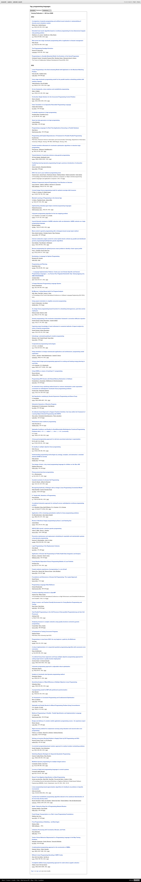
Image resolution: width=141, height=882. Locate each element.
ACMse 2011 (35, 375)
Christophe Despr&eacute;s (45, 415)
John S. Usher (48, 540)
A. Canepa (39, 192)
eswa (33, 159)
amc (33, 509)
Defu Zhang (53, 34)
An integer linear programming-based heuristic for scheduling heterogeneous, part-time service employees (58, 309)
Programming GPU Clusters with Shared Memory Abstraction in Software (52, 378)
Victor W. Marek (36, 482)
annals (33, 268)
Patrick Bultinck (65, 800)
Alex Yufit (34, 857)
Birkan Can (35, 25)
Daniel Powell (43, 338)
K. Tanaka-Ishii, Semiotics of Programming (44, 495)
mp (33, 93)
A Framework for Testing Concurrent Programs (45, 631)
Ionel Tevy (44, 763)
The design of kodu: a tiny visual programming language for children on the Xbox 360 (56, 464)
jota (33, 435)
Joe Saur (34, 641)
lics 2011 (34, 408)
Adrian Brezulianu (44, 320)
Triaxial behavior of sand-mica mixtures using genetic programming (51, 155)
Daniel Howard (36, 320)
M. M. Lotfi (34, 441)
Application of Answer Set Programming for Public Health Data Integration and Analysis (56, 553)
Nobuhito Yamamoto (37, 841)
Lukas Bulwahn (36, 122)
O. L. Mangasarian (37, 474)
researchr (3, 1)
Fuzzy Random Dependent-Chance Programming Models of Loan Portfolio (52, 561)
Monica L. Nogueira (37, 555)
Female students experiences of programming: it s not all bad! (49, 569)
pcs (33, 347)
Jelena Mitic (49, 200)
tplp (33, 483)
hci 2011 (34, 843)
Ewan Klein (50, 338)
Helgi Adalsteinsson (47, 355)
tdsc (33, 287)
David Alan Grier (36, 266)
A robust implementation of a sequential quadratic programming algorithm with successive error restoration (59, 648)
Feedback (41, 880)
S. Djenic (34, 200)
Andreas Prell (35, 616)
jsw (33, 565)
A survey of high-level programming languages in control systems (50, 769)
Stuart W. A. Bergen (48, 732)
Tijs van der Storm (59, 779)
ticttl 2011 (34, 608)
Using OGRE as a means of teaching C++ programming (47, 371)
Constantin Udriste (37, 763)
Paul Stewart (42, 242)
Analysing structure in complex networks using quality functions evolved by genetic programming (55, 622)
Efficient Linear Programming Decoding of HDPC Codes (47, 855)
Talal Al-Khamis (36, 83)
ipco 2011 (34, 818)
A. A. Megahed (36, 507)
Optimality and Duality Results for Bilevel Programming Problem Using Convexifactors (56, 705)
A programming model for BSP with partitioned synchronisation (49, 689)
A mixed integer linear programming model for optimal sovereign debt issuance (54, 190)
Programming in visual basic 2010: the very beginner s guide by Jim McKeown (54, 639)
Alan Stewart (35, 691)
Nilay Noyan (35, 42)
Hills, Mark (34, 293)
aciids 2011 (35, 742)
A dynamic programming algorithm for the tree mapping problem (50, 213)
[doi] (47, 27)
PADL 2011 (35, 810)
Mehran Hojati (35, 312)
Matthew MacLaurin (37, 466)
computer (34, 52)
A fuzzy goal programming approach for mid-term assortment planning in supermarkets (56, 439)
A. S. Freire (42, 215)
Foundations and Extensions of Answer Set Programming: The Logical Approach (54, 577)
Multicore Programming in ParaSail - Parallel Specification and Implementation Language (56, 713)
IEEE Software (35, 186)
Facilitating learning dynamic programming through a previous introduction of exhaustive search (57, 164)
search (20, 2)
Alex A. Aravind (36, 99)
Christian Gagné (47, 233)
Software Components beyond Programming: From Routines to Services (52, 182)
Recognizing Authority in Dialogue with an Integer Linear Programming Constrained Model (57, 487)
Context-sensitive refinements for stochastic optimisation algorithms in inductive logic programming (56, 146)
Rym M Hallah (44, 83)
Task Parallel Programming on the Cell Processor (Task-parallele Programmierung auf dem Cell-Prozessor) (58, 613)
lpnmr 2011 (35, 581)
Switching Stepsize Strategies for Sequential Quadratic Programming (51, 754)
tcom (33, 859)
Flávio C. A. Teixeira (37, 732)
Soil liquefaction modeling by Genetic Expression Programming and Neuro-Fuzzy (54, 396)
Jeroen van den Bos (37, 779)
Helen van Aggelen (46, 800)
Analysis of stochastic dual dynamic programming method (48, 674)
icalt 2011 (34, 417)
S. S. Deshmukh (44, 365)
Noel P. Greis (46, 555)
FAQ (36, 880)
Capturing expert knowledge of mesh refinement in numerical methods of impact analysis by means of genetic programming (58, 327)
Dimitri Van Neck (56, 800)
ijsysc (33, 244)
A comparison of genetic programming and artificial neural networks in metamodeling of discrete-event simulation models (56, 22)
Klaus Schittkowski (36, 651)
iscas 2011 (34, 734)
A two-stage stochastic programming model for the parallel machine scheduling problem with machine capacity (58, 80)
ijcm (33, 516)
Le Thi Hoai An (48, 740)
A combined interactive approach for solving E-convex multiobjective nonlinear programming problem (58, 504)
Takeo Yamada (45, 849)
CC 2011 (34, 108)
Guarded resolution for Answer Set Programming (45, 480)
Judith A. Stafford (44, 184)
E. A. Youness (54, 507)
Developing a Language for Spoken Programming (45, 256)
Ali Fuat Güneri (43, 864)
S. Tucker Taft (35, 715)
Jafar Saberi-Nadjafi (47, 515)
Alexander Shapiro (37, 668)
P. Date (34, 192)
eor (33, 194)
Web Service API (25, 880)
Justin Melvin (35, 522)
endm (33, 217)
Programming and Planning (39, 264)
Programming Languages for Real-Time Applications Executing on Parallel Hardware (55, 128)
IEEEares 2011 (36, 557)
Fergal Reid (35, 625)
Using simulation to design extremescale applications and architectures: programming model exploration (58, 352)
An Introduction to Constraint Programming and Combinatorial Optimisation (53, 697)
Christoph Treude (36, 58)
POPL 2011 (35, 468)
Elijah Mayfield (35, 489)
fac (33, 693)
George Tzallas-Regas (38, 756)
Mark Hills (45, 779)
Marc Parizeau (56, 233)
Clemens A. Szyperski (54, 184)
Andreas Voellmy (36, 808)
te (32, 202)
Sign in (134, 1)
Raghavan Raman (51, 174)
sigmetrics (34, 357)
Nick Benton (51, 406)
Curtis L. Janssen (36, 355)
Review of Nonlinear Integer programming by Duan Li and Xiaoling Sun (51, 520)
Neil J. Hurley (42, 625)
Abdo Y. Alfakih (36, 91)
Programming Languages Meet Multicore (43, 584)
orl (32, 670)
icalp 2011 (34, 75)
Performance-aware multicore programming (44, 421)
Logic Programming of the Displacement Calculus (46, 546)
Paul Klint (40, 293)
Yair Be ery (46, 857)
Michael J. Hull (35, 338)
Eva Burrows (35, 137)
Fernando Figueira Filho (48, 58)
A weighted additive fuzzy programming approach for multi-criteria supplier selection (55, 862)
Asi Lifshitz (40, 857)
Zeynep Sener (35, 660)
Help (18, 880)
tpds (33, 100)
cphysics (34, 802)
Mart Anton (41, 606)
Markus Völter (35, 824)
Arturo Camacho (36, 167)
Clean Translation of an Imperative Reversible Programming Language (51, 104)
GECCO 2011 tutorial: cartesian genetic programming (46, 528)
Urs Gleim (45, 303)
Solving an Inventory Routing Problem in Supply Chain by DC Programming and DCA (55, 738)
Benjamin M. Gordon (37, 258)
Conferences (45, 10)
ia (32, 116)
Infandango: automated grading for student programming (48, 336)
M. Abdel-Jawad (46, 192)
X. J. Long (34, 433)
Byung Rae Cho (45, 250)
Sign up (138, 1)
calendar (15, 2)
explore (10, 2)
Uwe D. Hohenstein (37, 303)
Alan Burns (35, 130)
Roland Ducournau (37, 207)
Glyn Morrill (35, 548)
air (32, 151)
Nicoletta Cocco (44, 114)
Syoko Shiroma (47, 841)
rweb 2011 (34, 701)
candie (33, 542)
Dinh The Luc (35, 448)
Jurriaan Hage (35, 277)
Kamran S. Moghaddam (38, 540)
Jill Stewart (49, 242)
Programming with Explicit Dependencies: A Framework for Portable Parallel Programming (57, 135)
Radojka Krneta (41, 200)
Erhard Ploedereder (37, 586)
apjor (33, 686)
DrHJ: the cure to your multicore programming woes (46, 172)
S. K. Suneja (35, 707)
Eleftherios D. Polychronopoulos (54, 380)
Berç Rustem (47, 756)
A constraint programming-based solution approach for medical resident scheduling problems (58, 746)
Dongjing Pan (35, 563)
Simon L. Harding (44, 530)
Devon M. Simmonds (37, 50)
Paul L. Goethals (36, 250)
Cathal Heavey (42, 25)
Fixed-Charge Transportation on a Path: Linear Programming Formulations (52, 814)
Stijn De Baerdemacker (75, 800)
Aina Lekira (35, 415)
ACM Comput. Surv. (37, 209)
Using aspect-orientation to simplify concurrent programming (49, 301)
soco (33, 322)
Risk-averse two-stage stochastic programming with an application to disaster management (57, 40)
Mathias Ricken (61, 174)
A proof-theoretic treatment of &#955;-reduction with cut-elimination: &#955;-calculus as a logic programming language (58, 222)
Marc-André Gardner (37, 233)
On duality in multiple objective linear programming (46, 446)
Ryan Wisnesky (36, 831)
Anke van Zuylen (36, 791)
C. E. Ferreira (35, 215)
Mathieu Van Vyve (36, 816)
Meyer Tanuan (35, 722)
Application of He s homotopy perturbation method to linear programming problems (55, 513)
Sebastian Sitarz (36, 684)
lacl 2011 (34, 550)
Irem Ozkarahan (45, 748)
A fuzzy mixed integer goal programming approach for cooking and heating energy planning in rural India (58, 362)
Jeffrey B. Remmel (45, 482)
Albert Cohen (42, 594)
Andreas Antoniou (58, 732)
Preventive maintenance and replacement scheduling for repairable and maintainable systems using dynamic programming (58, 537)
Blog (32, 880)
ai (32, 499)
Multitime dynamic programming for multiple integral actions (49, 761)
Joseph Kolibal (53, 320)
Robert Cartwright (70, 174)
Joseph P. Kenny (56, 355)
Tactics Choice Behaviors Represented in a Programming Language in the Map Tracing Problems (56, 838)
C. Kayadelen (35, 398)
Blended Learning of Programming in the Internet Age (47, 198)
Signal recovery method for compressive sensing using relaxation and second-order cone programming (57, 729)
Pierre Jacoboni (57, 415)
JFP (33, 279)
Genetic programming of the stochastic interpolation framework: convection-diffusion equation (58, 318)
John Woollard (56, 571)
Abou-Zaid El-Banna (45, 507)
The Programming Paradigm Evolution (42, 48)
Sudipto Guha (42, 73)
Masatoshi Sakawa (44, 390)
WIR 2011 (34, 833)
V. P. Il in (34, 345)
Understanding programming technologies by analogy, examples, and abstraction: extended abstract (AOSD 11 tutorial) (58, 455)
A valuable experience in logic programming (44, 112)
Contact (8, 880)
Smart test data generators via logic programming (46, 120)
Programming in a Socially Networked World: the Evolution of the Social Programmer (55, 56)
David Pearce (35, 579)
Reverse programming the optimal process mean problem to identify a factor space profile (57, 248)
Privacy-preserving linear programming (43, 472)
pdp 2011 (34, 382)
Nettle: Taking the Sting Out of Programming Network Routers (49, 806)
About (3, 880)
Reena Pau (35, 571)
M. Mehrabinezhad (37, 515)
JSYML (34, 227)
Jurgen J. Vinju (47, 293)
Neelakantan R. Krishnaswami (39, 406)
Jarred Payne (42, 174)
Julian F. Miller (35, 530)
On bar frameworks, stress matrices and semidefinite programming (50, 89)
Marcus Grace (48, 571)
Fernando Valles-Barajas (38, 771)
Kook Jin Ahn (35, 73)
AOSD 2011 (35, 305)
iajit (33, 773)
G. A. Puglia (49, 215)
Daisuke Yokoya (36, 849)
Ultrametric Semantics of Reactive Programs (44, 404)
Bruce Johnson (36, 373)
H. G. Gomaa (62, 507)
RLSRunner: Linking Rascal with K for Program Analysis (47, 291)
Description (32, 10)
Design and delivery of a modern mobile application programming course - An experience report (58, 721)
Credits (13, 880)
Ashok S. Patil (43, 312)
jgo (33, 765)
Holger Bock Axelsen (37, 106)
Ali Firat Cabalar (36, 157)
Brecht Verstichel (36, 800)
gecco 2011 (35, 235)
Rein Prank (35, 606)
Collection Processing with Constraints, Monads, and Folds (48, 829)
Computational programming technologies (44, 343)
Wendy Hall (41, 571)
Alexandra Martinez (46, 167)
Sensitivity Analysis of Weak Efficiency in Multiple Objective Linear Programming (54, 682)
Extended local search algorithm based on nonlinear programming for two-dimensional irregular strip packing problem (58, 31)
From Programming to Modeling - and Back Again (45, 822)
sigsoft (33, 643)
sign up (38, 871)
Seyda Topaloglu (36, 748)
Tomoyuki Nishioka (56, 841)
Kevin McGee (35, 497)
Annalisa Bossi (35, 114)
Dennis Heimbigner (37, 285)
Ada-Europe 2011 (36, 132)
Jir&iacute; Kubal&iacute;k (45, 149)
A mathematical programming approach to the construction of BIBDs (51, 847)
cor (33, 27)
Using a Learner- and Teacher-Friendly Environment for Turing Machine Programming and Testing (57, 603)
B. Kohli (41, 707)
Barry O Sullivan (36, 699)
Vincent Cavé (35, 174)
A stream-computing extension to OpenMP (44, 592)
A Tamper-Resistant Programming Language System (46, 283)
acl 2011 (34, 491)
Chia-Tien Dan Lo (36, 423)
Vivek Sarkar (78, 174)
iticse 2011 (34, 169)
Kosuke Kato (35, 390)
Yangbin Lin (46, 34)
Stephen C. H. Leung (37, 34)
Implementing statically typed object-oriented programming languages (51, 205)
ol (32, 476)
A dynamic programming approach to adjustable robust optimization (51, 666)
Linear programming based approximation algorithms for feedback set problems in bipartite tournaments (57, 788)
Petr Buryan (35, 149)
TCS (33, 793)
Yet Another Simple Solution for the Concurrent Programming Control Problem (53, 97)
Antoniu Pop (35, 594)
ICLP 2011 (34, 124)
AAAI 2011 (34, 260)
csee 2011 (34, 724)
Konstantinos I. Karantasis (38, 380)
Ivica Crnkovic (35, 184)
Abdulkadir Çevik (45, 157)
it (32, 618)
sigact (33, 524)
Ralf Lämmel (35, 458)
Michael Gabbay (36, 225)
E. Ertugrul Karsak (44, 660)
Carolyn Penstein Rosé (46, 489)
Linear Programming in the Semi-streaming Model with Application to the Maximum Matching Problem (58, 70)
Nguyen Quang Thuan (37, 740)
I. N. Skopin (40, 345)
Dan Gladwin (35, 242)
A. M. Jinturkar (35, 365)
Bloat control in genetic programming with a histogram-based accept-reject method (55, 231)
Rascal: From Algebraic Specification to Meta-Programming (48, 777)
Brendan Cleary (59, 58)
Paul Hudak (44, 808)
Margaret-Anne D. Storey (69, 58)
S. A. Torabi (41, 441)
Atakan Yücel (35, 864)
